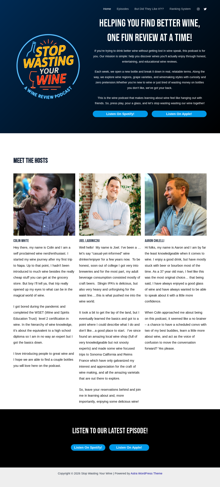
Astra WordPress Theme (146, 473)
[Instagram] (198, 9)
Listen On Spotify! (120, 114)
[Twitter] (205, 9)
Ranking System (180, 8)
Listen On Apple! (179, 114)
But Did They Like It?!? (149, 8)
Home (107, 8)
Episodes (123, 8)
